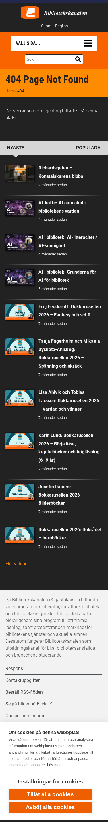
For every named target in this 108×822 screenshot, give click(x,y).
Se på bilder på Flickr (26, 704)
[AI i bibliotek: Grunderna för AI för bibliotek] (19, 277)
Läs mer (54, 765)
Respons (14, 668)
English (61, 26)
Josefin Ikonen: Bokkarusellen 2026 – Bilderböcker (61, 495)
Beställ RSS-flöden (24, 692)
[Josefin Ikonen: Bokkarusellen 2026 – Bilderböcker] (19, 492)
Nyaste (15, 148)
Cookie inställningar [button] (25, 715)
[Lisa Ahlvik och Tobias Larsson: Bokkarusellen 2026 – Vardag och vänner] (19, 398)
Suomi (46, 26)
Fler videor (15, 564)
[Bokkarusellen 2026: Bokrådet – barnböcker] (19, 535)
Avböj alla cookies (50, 807)
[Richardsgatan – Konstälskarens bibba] (19, 173)
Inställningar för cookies (50, 782)
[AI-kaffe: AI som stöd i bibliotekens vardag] (19, 208)
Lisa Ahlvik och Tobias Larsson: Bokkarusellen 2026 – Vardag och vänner (68, 401)
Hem (9, 91)
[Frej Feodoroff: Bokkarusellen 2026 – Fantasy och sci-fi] (19, 312)
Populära (88, 148)
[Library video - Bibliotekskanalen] (30, 12)
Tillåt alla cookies (50, 794)
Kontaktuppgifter (22, 680)
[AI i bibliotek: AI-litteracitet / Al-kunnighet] (19, 242)
